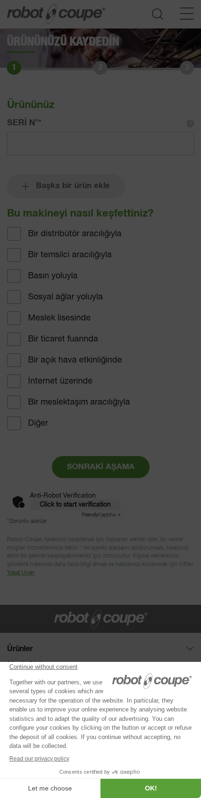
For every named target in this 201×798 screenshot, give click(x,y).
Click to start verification (75, 504)
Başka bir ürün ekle (73, 186)
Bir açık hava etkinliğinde (75, 360)
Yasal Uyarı (21, 573)
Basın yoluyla (53, 276)
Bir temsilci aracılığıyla (70, 255)
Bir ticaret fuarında (63, 339)
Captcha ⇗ (101, 515)
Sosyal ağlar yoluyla (65, 297)
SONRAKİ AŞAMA (101, 467)
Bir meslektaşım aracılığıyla (79, 402)
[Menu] (187, 13)
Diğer (38, 423)
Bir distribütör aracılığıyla (75, 234)
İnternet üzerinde (60, 381)
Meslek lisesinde (59, 318)
